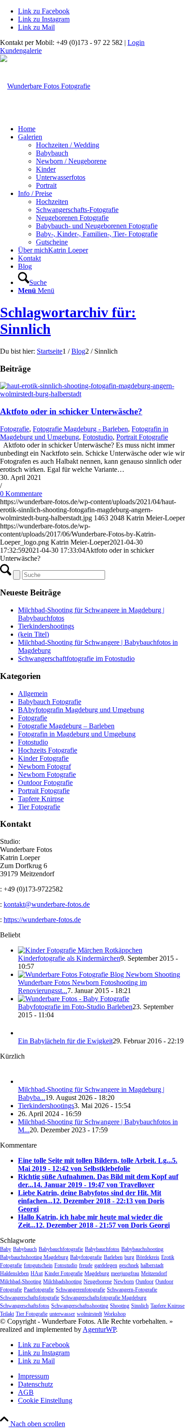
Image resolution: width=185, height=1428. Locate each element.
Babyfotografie (86, 1257)
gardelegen (105, 1265)
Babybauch (25, 1249)
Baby (5, 1249)
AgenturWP (99, 1329)
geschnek (129, 1265)
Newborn (124, 1281)
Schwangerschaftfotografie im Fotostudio (76, 658)
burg (129, 1257)
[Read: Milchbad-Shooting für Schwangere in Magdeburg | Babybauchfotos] (26, 1081)
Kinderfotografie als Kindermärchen (69, 958)
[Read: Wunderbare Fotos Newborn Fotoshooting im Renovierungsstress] (99, 974)
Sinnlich (140, 1306)
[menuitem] (101, 129)
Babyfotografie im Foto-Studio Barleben (75, 1007)
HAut (37, 1273)
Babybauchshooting (142, 1249)
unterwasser (62, 1314)
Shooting (119, 1306)
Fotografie (14, 429)
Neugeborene (98, 1281)
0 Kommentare (21, 493)
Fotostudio (98, 437)
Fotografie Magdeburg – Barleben (66, 726)
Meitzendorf (154, 1273)
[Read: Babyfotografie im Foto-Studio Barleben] (73, 998)
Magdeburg (96, 1273)
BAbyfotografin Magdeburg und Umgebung (81, 710)
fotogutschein (38, 1265)
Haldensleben (14, 1273)
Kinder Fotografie (43, 758)
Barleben (113, 1257)
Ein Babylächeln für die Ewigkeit (65, 1041)
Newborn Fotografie (47, 774)
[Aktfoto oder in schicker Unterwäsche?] (92, 394)
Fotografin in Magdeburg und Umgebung (77, 734)
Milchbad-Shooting (20, 1281)
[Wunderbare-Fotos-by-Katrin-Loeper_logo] (45, 86)
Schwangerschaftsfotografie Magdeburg (103, 1298)
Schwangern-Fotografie (132, 1289)
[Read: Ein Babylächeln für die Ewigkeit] (26, 1033)
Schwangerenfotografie (80, 1289)
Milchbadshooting (62, 1281)
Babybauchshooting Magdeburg (34, 1257)
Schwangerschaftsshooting (79, 1306)
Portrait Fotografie (142, 437)
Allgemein (33, 693)
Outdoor (145, 1281)
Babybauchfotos (102, 1249)
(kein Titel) (33, 634)
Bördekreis (147, 1257)
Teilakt (7, 1314)
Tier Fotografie (39, 807)
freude (85, 1265)
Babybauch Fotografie (49, 701)
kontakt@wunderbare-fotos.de (47, 904)
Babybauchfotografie (61, 1249)
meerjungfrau (125, 1273)
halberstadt (152, 1265)
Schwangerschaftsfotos (24, 1306)
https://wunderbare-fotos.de (42, 919)
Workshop (115, 1314)
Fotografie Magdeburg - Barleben (80, 429)
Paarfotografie (39, 1289)
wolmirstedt (89, 1314)
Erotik (167, 1257)
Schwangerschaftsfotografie (29, 1298)
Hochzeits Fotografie (47, 750)
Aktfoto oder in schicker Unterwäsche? (71, 411)
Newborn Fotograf (44, 766)
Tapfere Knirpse (41, 799)
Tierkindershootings (46, 626)
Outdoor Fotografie (45, 782)
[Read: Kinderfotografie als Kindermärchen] (80, 950)
